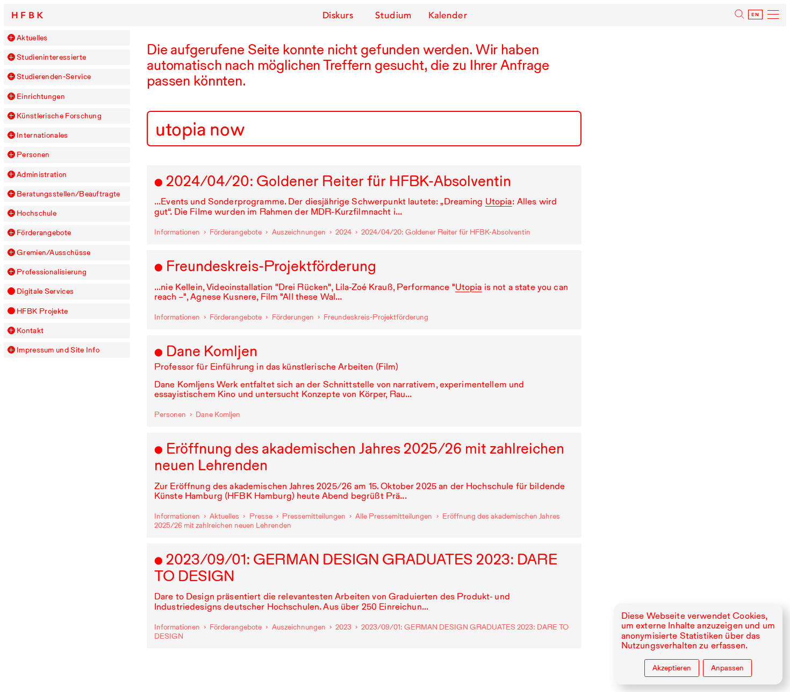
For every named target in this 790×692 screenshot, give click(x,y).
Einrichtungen (41, 97)
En (755, 14)
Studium (393, 15)
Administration (42, 175)
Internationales (42, 135)
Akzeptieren (671, 667)
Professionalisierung (52, 272)
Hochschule (36, 213)
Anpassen (727, 667)
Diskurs (337, 15)
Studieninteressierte (51, 57)
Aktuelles (32, 38)
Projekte (42, 311)
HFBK (28, 15)
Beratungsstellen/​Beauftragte (68, 194)
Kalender (448, 15)
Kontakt (30, 331)
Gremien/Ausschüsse (54, 253)
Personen (33, 155)
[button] (11, 37)
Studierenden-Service (54, 77)
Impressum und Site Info (58, 350)
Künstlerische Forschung (59, 116)
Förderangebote (44, 233)
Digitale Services (45, 291)
